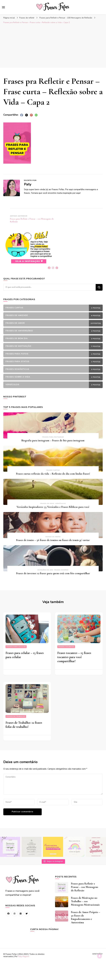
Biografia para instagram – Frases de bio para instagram (52, 440)
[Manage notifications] (99, 956)
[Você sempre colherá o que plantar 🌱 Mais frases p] (10, 847)
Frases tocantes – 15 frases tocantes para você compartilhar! (74, 657)
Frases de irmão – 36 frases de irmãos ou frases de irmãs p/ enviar (53, 540)
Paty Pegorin (23, 956)
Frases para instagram (53, 437)
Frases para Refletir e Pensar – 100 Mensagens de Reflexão (84, 887)
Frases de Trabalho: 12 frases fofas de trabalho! (24, 725)
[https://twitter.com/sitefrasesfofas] (26, 913)
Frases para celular (16, 647)
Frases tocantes (66, 647)
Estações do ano (45, 570)
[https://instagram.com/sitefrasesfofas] (14, 913)
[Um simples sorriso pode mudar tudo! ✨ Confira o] (74, 847)
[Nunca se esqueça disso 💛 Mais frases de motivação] (53, 847)
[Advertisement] (53, 45)
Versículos (60, 503)
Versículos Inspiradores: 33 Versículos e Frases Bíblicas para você (53, 507)
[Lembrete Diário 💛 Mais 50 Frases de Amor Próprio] (96, 847)
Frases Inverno (61, 570)
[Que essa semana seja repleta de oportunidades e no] (32, 847)
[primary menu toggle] (3, 7)
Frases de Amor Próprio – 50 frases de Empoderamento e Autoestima (85, 917)
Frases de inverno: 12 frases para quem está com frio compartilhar (53, 573)
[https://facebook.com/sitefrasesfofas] (8, 913)
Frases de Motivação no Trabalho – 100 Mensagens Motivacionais (85, 901)
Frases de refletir (26, 17)
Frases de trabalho (15, 716)
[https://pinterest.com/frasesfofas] (20, 913)
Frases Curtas (53, 470)
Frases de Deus (47, 503)
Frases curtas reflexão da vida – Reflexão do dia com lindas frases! (53, 473)
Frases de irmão (52, 537)
